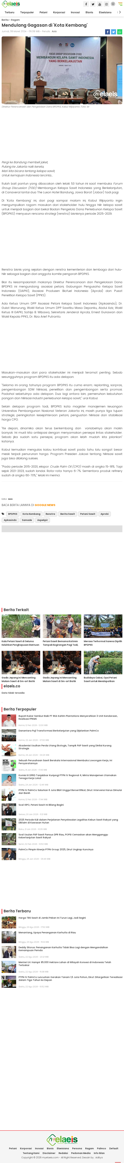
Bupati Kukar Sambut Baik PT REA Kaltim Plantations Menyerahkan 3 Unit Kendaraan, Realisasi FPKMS (68, 717)
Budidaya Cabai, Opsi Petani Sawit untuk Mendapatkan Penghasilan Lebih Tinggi (100, 681)
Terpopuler (27, 12)
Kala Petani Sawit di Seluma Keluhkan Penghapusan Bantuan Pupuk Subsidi (20, 645)
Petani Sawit (87, 514)
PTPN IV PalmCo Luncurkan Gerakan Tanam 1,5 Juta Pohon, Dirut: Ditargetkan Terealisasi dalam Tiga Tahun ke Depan (70, 979)
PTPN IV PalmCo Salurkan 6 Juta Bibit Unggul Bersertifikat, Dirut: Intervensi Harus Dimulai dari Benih (70, 792)
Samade (27, 520)
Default (113, 1148)
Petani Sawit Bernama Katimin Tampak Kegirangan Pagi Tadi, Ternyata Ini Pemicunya (60, 645)
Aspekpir (42, 520)
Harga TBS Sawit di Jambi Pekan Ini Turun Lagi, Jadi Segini (52, 917)
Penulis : (49, 31)
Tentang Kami (31, 1153)
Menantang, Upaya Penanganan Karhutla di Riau (47, 932)
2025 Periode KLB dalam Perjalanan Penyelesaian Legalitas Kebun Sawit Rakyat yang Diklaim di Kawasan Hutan (68, 821)
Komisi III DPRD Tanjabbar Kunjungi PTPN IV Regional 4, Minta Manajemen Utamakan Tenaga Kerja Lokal (67, 777)
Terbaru (9, 12)
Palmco (101, 1148)
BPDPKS (12, 514)
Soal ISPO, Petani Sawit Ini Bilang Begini (41, 804)
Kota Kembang (31, 514)
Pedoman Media (81, 1153)
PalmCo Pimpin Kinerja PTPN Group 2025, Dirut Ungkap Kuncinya (56, 849)
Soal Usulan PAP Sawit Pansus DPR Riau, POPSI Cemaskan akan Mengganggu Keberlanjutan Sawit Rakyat (63, 836)
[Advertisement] (62, 135)
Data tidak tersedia (13, 692)
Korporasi (59, 12)
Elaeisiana (105, 12)
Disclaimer (49, 1153)
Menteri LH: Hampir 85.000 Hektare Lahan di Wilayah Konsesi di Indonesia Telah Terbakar (65, 964)
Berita (5, 19)
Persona (77, 1148)
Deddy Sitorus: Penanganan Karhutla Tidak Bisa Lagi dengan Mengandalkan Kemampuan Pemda (63, 949)
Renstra (50, 514)
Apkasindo (10, 520)
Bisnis (89, 12)
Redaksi (63, 1153)
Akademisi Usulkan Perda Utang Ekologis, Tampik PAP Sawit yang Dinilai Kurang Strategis (65, 747)
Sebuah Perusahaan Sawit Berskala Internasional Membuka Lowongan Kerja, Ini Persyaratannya (65, 762)
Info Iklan (99, 1153)
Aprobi (105, 514)
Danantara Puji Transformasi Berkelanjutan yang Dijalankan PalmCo (59, 730)
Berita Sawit (67, 514)
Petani (43, 12)
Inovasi (75, 12)
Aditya (99, 1157)
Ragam (15, 19)
